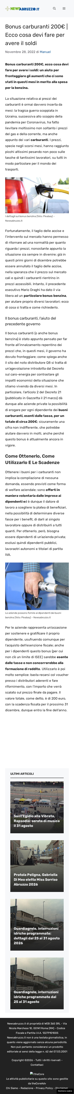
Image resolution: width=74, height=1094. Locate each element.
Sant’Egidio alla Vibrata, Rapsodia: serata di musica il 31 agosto (37, 821)
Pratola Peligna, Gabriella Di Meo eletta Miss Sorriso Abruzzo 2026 (35, 879)
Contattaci (37, 1064)
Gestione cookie (65, 1091)
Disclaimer (61, 1088)
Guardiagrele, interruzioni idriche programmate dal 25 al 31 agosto (36, 997)
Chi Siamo (12, 1088)
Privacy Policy (44, 1088)
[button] (54, 8)
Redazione (27, 1088)
